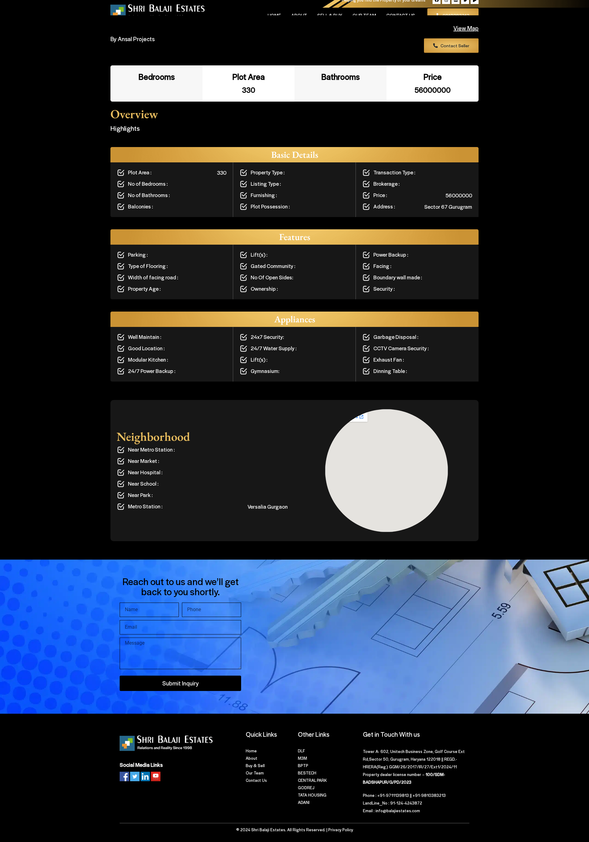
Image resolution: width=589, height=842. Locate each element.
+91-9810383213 (429, 795)
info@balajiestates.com (397, 810)
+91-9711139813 (393, 795)
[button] (451, 45)
